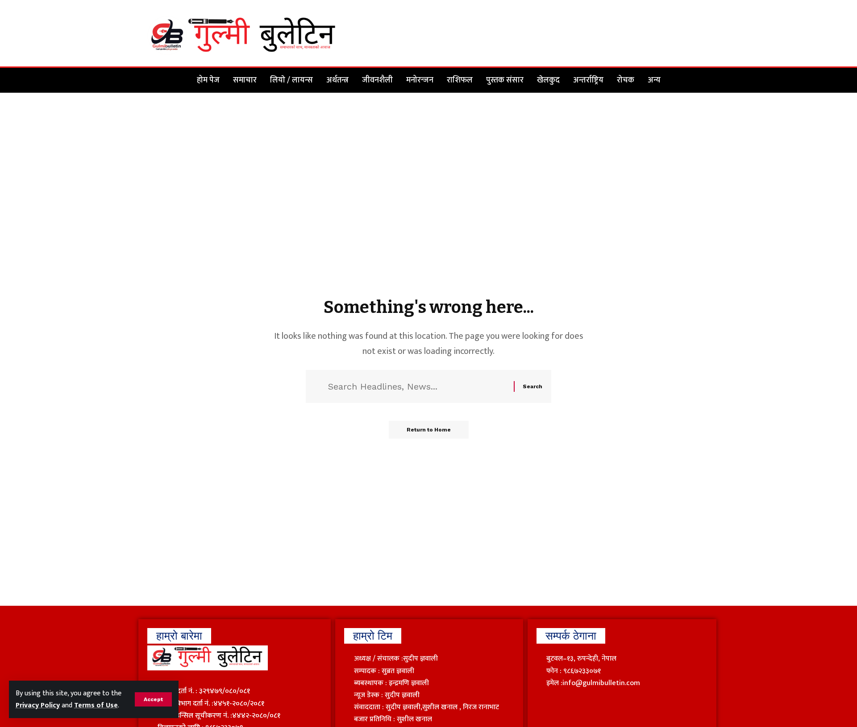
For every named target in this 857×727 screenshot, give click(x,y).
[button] (153, 699)
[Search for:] (417, 386)
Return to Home (429, 430)
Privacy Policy (38, 705)
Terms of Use (96, 705)
